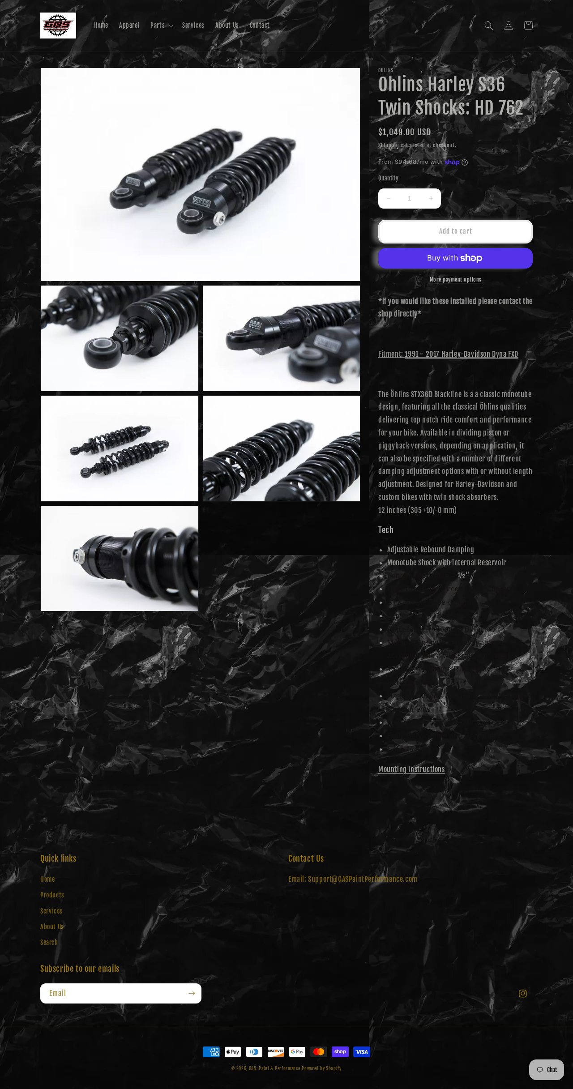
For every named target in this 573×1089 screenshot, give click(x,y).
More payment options (456, 279)
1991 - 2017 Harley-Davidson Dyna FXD (461, 354)
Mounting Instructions (411, 769)
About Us (52, 927)
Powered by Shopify (322, 1068)
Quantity (388, 178)
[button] (161, 25)
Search (49, 942)
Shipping (388, 145)
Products (52, 895)
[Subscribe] (191, 993)
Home (47, 879)
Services (51, 911)
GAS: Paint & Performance (274, 1068)
